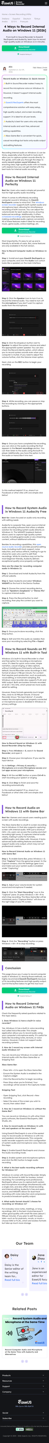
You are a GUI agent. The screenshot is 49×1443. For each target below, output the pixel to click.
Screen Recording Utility (20, 14)
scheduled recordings (12, 216)
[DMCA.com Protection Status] (29, 1429)
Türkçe (37, 18)
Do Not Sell (35, 1426)
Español (16, 18)
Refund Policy (12, 1426)
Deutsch (27, 18)
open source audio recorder (21, 545)
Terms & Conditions (24, 1426)
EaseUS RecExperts (15, 102)
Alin (10, 67)
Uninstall (3, 1426)
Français (24, 21)
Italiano (5, 18)
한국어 (14, 21)
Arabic (5, 21)
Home (4, 14)
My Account (44, 1426)
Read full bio (12, 1279)
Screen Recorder (20, 3)
